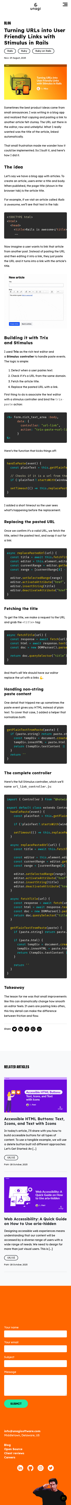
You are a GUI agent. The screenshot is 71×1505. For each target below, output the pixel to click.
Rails (10, 50)
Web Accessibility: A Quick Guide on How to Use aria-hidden (35, 1221)
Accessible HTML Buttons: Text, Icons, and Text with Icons (34, 1121)
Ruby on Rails (43, 50)
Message (10, 1372)
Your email (11, 1342)
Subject (9, 1357)
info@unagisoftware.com (22, 1431)
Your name (11, 1327)
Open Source (13, 1449)
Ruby (24, 50)
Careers (9, 1457)
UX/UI (11, 1157)
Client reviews (14, 1453)
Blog (7, 1445)
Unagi (35, 7)
